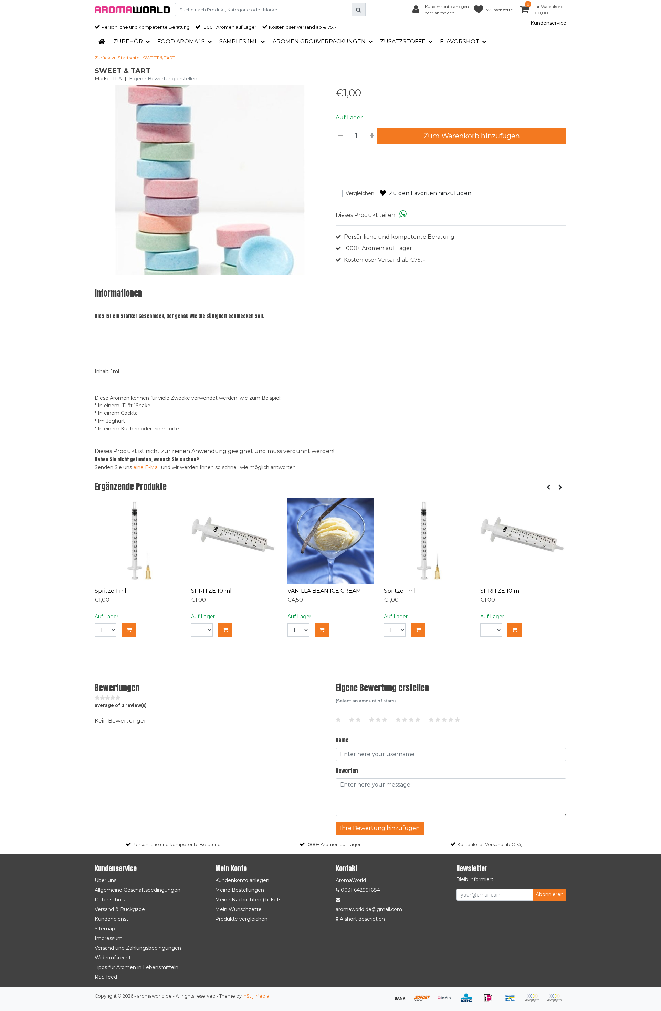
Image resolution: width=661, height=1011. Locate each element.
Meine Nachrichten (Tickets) (249, 900)
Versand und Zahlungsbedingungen (138, 948)
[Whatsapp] (403, 215)
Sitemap (105, 928)
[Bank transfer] (402, 1001)
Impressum (109, 938)
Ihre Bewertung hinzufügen (380, 828)
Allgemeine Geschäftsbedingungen (137, 890)
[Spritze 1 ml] (138, 541)
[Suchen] (358, 9)
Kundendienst (111, 919)
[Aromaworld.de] (132, 9)
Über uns (105, 880)
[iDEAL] (491, 1001)
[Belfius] (447, 1001)
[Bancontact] (513, 1001)
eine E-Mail (146, 467)
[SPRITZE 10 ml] (234, 541)
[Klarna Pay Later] (535, 1001)
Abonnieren (550, 894)
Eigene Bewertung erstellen (163, 79)
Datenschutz (110, 900)
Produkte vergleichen (241, 919)
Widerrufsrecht (113, 957)
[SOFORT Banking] (424, 1001)
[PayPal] (556, 1001)
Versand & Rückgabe (120, 909)
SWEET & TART (159, 57)
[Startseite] (102, 41)
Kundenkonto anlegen (242, 880)
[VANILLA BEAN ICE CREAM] (330, 541)
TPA (117, 79)
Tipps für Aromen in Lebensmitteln (136, 967)
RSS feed (106, 977)
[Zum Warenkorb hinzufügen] (129, 630)
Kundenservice (548, 23)
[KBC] (469, 1001)
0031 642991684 (359, 890)
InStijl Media (256, 996)
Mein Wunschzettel (239, 909)
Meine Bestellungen (239, 890)
